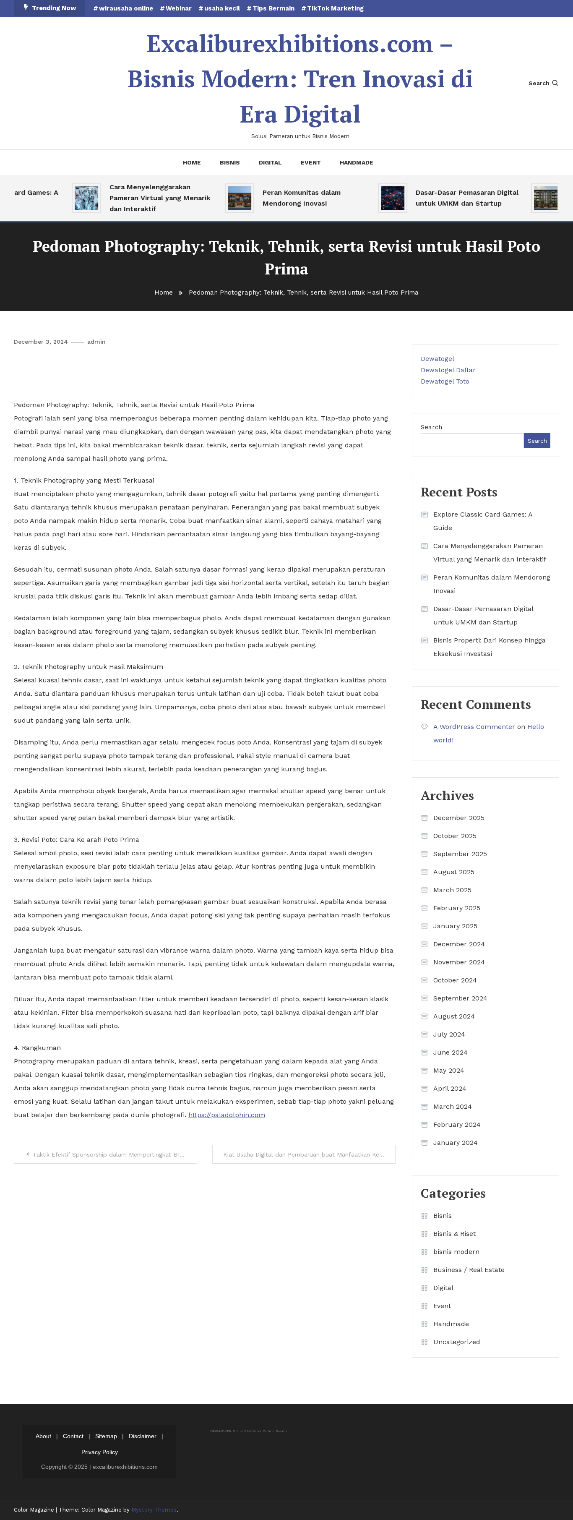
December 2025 (458, 818)
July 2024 (449, 1034)
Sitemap (106, 1436)
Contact (73, 1436)
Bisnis (230, 162)
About (43, 1436)
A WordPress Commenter (474, 727)
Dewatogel (437, 359)
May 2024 (448, 1070)
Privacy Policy (99, 1452)
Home (192, 162)
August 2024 (454, 1016)
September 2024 (460, 998)
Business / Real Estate (469, 1270)
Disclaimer (142, 1436)
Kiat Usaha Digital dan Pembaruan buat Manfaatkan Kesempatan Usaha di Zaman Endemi (309, 1154)
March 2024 (452, 1106)
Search (539, 83)
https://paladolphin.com (226, 1115)
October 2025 (455, 836)
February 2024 (457, 1124)
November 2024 (459, 962)
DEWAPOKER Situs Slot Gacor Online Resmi (248, 1431)
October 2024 (455, 980)
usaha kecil (222, 8)
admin (96, 341)
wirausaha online (126, 8)
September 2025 (460, 854)
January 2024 (455, 1143)
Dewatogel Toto (445, 381)
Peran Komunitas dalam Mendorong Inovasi (289, 197)
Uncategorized (456, 1342)
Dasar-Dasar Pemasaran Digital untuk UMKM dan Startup (454, 197)
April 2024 (449, 1088)
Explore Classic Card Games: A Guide (482, 521)
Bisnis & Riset (454, 1234)
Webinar (179, 8)
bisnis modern (456, 1252)
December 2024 (459, 944)
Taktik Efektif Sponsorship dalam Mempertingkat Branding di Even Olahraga (115, 1154)
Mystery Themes (154, 1510)
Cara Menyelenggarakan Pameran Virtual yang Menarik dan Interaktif (146, 198)
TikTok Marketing (335, 8)
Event (311, 162)
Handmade (356, 162)
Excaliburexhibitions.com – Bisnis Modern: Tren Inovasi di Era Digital (300, 78)
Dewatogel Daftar (448, 370)
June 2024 (450, 1052)
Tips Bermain (273, 8)
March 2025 (452, 890)
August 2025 (453, 872)
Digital (270, 162)
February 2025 (456, 908)
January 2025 (455, 926)
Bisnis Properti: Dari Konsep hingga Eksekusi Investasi (489, 647)
